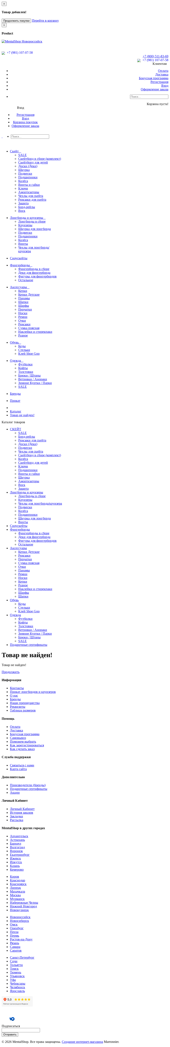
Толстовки (25, 372)
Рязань (14, 943)
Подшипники (28, 177)
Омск (14, 924)
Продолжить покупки (16, 20)
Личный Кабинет (22, 809)
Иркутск (16, 862)
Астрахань (17, 840)
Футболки (25, 364)
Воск (21, 210)
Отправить (10, 1034)
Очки (22, 320)
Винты (23, 243)
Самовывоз (18, 738)
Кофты (23, 368)
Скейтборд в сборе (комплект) (39, 158)
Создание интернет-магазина (82, 1041)
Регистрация (159, 82)
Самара (15, 947)
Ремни (22, 317)
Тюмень (15, 972)
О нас (14, 695)
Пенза (14, 932)
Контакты (17, 688)
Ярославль (17, 991)
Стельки (24, 350)
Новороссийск (20, 917)
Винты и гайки (29, 184)
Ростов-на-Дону (21, 939)
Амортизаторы (28, 192)
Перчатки (25, 309)
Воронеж (16, 851)
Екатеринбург (20, 854)
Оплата (163, 70)
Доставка (161, 74)
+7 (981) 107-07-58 (19, 52)
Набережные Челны (24, 902)
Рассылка (16, 820)
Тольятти (16, 965)
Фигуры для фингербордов (37, 276)
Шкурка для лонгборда (34, 229)
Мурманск (17, 899)
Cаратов (16, 950)
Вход (164, 85)
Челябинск (17, 987)
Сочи (13, 961)
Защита (23, 203)
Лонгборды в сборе (32, 221)
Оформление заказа (154, 89)
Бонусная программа (153, 78)
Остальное (25, 280)
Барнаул (15, 843)
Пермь (14, 935)
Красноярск (18, 884)
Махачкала (17, 891)
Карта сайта (18, 769)
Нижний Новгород (23, 906)
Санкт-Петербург (22, 957)
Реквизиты (17, 706)
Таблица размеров (23, 710)
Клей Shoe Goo (29, 353)
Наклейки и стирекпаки (35, 331)
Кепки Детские (29, 294)
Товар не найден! (22, 415)
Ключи (23, 188)
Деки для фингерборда (34, 272)
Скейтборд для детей (33, 162)
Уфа (13, 980)
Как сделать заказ (22, 749)
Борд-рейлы (26, 207)
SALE (22, 155)
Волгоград (17, 847)
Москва (15, 895)
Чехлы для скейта (30, 196)
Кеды (22, 346)
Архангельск (19, 836)
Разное (23, 335)
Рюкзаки (24, 324)
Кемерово (17, 869)
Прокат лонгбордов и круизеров (33, 692)
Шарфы (23, 305)
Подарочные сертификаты (28, 789)
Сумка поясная (28, 328)
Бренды (15, 699)
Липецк (15, 887)
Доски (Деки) (27, 166)
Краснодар (17, 880)
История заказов (21, 812)
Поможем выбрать (23, 741)
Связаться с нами (22, 765)
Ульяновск (17, 976)
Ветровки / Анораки (32, 379)
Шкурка (24, 170)
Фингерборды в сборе (33, 269)
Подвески (25, 173)
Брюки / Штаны (29, 375)
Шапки (23, 302)
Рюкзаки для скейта (32, 199)
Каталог (15, 411)
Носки (22, 313)
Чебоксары (17, 983)
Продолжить (10, 672)
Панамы (24, 298)
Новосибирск (19, 920)
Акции (15, 792)
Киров (14, 876)
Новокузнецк (19, 910)
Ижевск (15, 858)
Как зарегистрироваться (27, 745)
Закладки (16, 816)
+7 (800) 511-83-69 (155, 56)
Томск (14, 968)
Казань (15, 866)
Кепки (22, 291)
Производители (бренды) (28, 785)
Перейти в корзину (45, 20)
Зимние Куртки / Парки (35, 383)
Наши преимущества (25, 703)
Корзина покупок (25, 122)
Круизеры (25, 225)
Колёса (23, 181)
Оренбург (17, 928)
